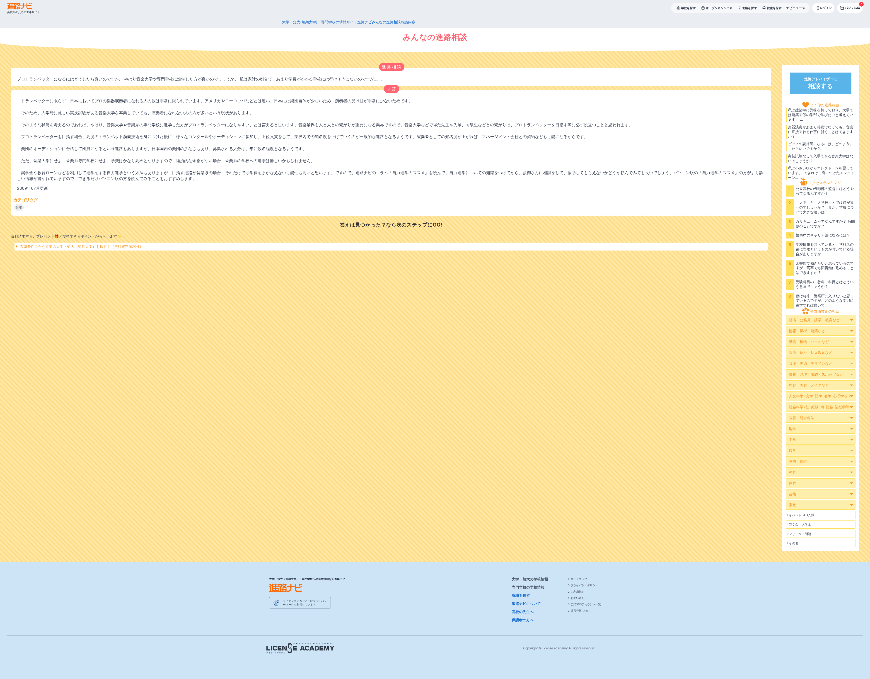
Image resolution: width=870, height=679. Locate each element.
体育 (792, 483)
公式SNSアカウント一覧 (586, 604)
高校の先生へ (523, 611)
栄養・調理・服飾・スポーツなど (816, 374)
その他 (793, 543)
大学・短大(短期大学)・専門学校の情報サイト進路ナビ (327, 22)
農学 (792, 450)
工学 (792, 439)
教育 (792, 472)
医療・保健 (798, 461)
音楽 (19, 207)
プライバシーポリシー (584, 585)
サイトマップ (579, 579)
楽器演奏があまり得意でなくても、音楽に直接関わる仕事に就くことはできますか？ (820, 132)
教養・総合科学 (801, 418)
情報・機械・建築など (807, 331)
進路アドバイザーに (820, 83)
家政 (792, 505)
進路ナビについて (526, 603)
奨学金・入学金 (800, 524)
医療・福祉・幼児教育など (810, 352)
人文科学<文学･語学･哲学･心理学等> (819, 396)
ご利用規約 (577, 591)
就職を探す (521, 595)
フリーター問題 (800, 534)
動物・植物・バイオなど (809, 341)
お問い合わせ (579, 598)
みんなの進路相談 (386, 22)
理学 (792, 428)
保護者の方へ (523, 620)
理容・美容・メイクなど (809, 385)
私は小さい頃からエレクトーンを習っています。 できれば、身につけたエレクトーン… (821, 173)
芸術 (792, 494)
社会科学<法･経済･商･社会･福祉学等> (820, 407)
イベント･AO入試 (801, 515)
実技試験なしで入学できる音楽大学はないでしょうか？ (820, 158)
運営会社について (581, 610)
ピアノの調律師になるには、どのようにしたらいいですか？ (820, 146)
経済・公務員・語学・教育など (814, 320)
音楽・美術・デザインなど (810, 363)
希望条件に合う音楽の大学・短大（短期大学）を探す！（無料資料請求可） (81, 246)
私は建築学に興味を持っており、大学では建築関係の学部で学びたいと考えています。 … (820, 115)
